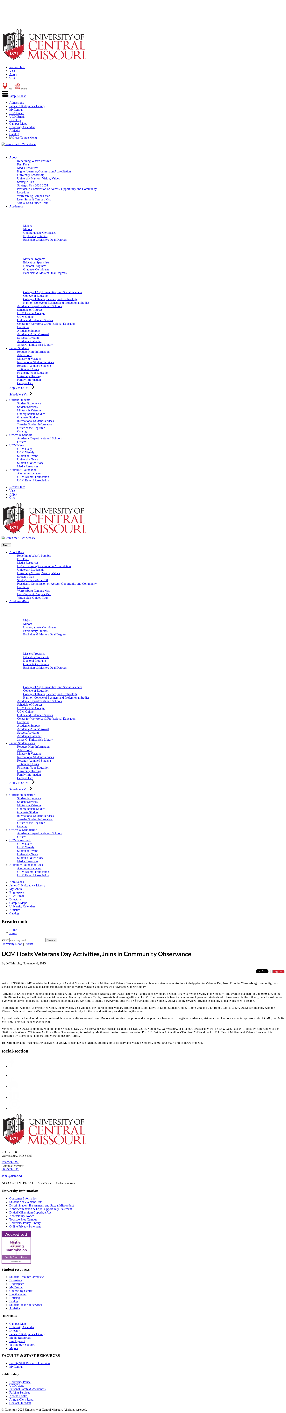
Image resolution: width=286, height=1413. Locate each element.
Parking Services (19, 1392)
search (5, 940)
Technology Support (21, 1344)
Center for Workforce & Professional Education (46, 323)
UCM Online (25, 316)
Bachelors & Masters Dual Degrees (45, 239)
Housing (14, 1297)
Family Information (29, 379)
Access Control (18, 1396)
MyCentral (16, 109)
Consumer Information (23, 1198)
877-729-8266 (10, 1162)
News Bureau (45, 1183)
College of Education (36, 295)
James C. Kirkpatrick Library (27, 106)
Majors (27, 225)
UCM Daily (24, 449)
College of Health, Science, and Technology (50, 299)
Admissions (16, 102)
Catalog (14, 134)
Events (29, 944)
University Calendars (22, 127)
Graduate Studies (27, 417)
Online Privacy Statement (25, 1226)
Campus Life (25, 383)
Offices (21, 442)
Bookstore (15, 1280)
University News (27, 459)
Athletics (14, 130)
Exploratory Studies (35, 236)
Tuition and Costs (28, 369)
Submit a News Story (30, 463)
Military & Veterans (29, 358)
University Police (20, 1382)
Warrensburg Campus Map (33, 196)
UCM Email (17, 116)
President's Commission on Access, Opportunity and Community (57, 189)
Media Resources (27, 168)
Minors (27, 229)
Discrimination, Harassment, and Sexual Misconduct (41, 1205)
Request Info (17, 67)
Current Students (19, 400)
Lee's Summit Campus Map (34, 199)
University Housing (29, 376)
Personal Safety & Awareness (27, 1389)
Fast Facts (23, 164)
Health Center (17, 1294)
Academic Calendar (29, 341)
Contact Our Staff (20, 1403)
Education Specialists (36, 262)
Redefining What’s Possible (34, 161)
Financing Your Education (33, 372)
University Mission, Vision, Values (38, 178)
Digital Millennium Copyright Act (30, 1212)
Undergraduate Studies (31, 414)
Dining (13, 1301)
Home (13, 929)
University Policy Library (25, 1223)
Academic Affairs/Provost (33, 334)
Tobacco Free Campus (23, 1219)
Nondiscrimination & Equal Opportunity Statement (40, 1209)
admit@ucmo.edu (12, 1176)
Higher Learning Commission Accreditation (44, 171)
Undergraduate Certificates (39, 232)
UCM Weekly (25, 452)
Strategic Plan (25, 182)
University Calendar (21, 1327)
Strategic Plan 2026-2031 (32, 185)
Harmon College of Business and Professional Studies (56, 302)
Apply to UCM (20, 387)
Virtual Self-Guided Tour (32, 203)
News (13, 933)
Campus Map (17, 1323)
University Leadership (30, 175)
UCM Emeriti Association (33, 480)
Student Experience (29, 403)
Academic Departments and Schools (39, 306)
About (13, 157)
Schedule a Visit (19, 394)
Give (12, 77)
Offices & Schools (20, 435)
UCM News (17, 445)
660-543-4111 (10, 1169)
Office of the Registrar (31, 428)
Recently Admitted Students (34, 365)
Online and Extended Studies (35, 320)
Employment (17, 1341)
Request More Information (33, 351)
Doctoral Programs (34, 266)
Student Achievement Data (25, 1202)
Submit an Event (27, 456)
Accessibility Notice (21, 1216)
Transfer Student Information (35, 424)
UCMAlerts (16, 1385)
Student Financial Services (25, 1304)
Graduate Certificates (36, 269)
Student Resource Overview (26, 1276)
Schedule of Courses (29, 309)
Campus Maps (18, 123)
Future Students (19, 348)
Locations (23, 192)
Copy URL (278, 971)
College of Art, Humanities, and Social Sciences (52, 292)
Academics (16, 206)
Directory (15, 120)
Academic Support (28, 330)
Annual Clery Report (22, 1399)
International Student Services (35, 362)
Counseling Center (20, 1290)
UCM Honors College (31, 313)
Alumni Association (29, 473)
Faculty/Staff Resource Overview (29, 1363)
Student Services (27, 407)
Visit (12, 70)
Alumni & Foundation (23, 470)
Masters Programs (34, 259)
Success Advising (28, 337)
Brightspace (16, 113)
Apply (13, 74)
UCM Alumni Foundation (33, 477)
